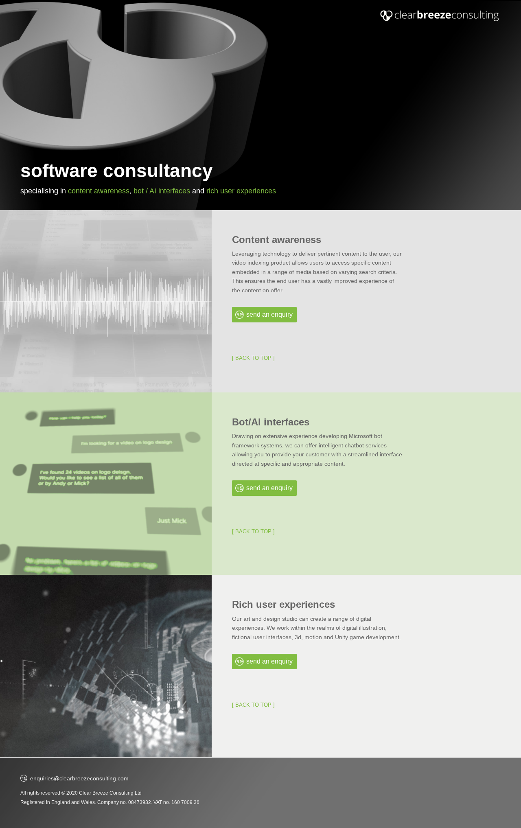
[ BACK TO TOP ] (253, 358)
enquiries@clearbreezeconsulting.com (79, 778)
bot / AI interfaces (162, 191)
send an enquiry (269, 314)
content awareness (98, 191)
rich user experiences (241, 191)
